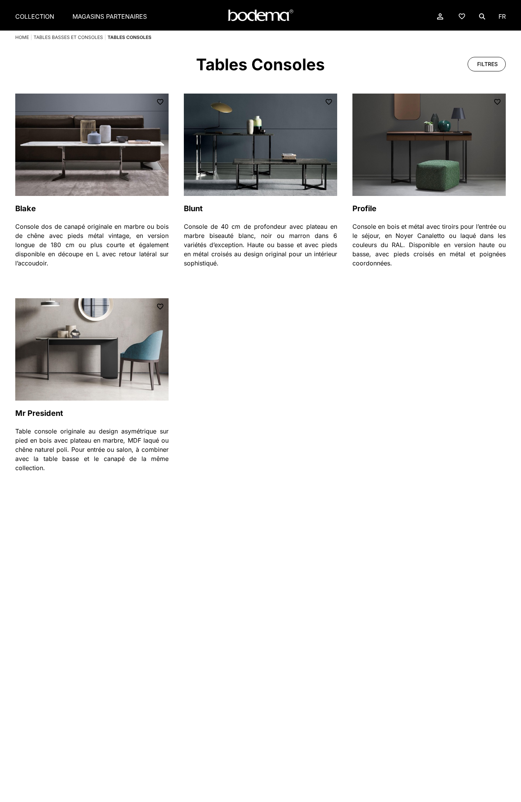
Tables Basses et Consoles (68, 37)
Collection (34, 16)
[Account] (440, 16)
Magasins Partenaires (109, 16)
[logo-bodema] (260, 15)
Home (22, 37)
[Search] (482, 16)
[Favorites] (462, 16)
